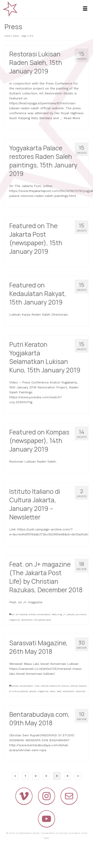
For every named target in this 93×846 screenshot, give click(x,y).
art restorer (22, 614)
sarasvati (80, 691)
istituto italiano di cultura (55, 686)
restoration (27, 620)
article (32, 614)
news (52, 691)
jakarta (70, 614)
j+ (64, 614)
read (59, 691)
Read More (72, 118)
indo (37, 686)
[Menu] (85, 9)
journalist (81, 614)
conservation (44, 614)
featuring (57, 614)
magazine (14, 620)
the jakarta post (42, 620)
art (13, 614)
